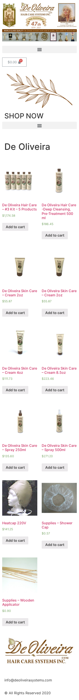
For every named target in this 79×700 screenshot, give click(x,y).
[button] (39, 49)
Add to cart (15, 227)
